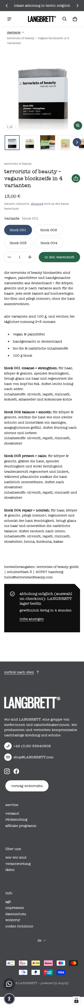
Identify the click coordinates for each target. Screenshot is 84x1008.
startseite (14, 32)
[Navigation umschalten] (9, 19)
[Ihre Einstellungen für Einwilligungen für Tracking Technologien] (76, 1000)
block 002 (48, 230)
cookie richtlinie (19, 926)
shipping (37, 203)
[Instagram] (7, 771)
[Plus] (30, 257)
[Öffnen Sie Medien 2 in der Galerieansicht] (29, 142)
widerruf (12, 920)
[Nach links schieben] (6, 5)
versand (12, 813)
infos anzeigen (32, 619)
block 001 (18, 230)
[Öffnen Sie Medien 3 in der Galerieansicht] (47, 142)
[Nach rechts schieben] (77, 5)
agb (8, 902)
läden (10, 870)
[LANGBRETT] (42, 19)
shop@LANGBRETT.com (33, 757)
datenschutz (15, 914)
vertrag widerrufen (27, 786)
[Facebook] (16, 771)
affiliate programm (20, 826)
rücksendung (16, 819)
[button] (65, 19)
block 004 (49, 243)
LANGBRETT (27, 983)
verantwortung (18, 864)
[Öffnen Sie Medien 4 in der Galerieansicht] (65, 142)
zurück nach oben (19, 672)
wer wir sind (15, 857)
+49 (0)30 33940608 (32, 746)
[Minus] (9, 257)
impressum (14, 908)
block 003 (18, 243)
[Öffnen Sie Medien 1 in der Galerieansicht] (12, 142)
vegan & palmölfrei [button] (29, 334)
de (40, 940)
